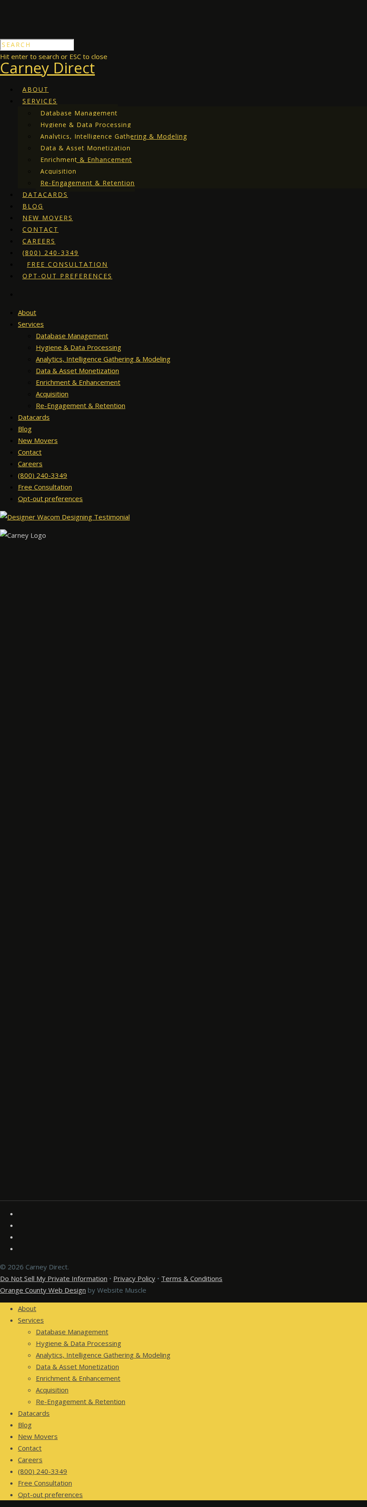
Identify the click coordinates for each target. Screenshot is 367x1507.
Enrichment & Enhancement (86, 159)
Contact (40, 229)
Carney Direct (47, 68)
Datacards (45, 194)
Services (39, 101)
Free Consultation (67, 264)
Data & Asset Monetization (85, 148)
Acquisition (58, 171)
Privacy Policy (134, 1278)
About (35, 89)
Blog (32, 206)
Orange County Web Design (43, 1290)
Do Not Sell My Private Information (53, 1278)
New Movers (47, 217)
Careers (38, 241)
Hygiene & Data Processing (85, 124)
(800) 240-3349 (50, 252)
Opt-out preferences (67, 276)
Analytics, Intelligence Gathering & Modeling (113, 136)
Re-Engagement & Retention (87, 183)
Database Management (79, 113)
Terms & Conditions (191, 1278)
